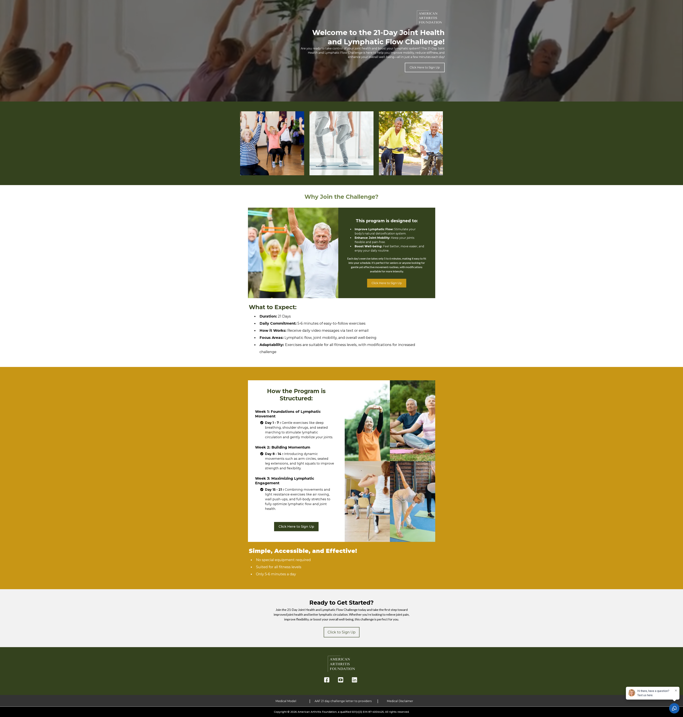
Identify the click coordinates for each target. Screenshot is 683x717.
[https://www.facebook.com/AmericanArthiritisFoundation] (327, 679)
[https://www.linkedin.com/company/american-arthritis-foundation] (355, 679)
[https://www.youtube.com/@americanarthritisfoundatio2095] (341, 679)
